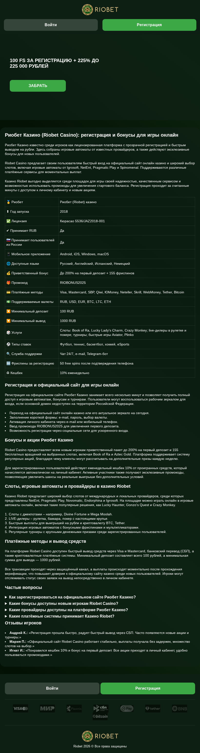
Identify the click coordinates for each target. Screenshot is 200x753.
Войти (51, 25)
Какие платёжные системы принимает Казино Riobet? (61, 616)
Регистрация (149, 25)
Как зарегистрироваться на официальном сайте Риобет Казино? (72, 597)
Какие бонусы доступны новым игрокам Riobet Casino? (63, 603)
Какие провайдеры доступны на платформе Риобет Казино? (68, 610)
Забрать (38, 86)
